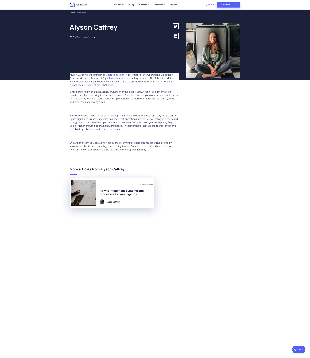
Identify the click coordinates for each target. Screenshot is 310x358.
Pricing (131, 4)
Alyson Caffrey (81, 13)
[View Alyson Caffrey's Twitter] (176, 26)
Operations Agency (116, 74)
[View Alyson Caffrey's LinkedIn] (176, 36)
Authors (72, 13)
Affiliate (173, 4)
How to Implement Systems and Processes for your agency (122, 192)
